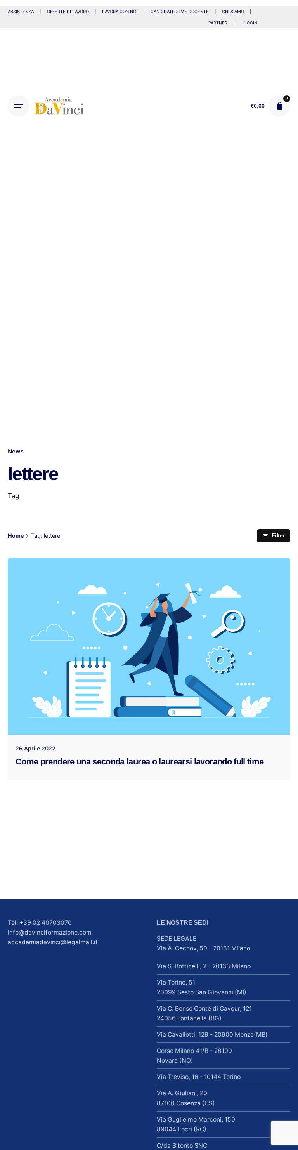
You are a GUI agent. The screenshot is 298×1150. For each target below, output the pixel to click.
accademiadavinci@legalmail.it (53, 942)
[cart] (279, 106)
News (16, 451)
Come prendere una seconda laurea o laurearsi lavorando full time (139, 761)
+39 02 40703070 (45, 922)
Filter (278, 536)
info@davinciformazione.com (50, 932)
